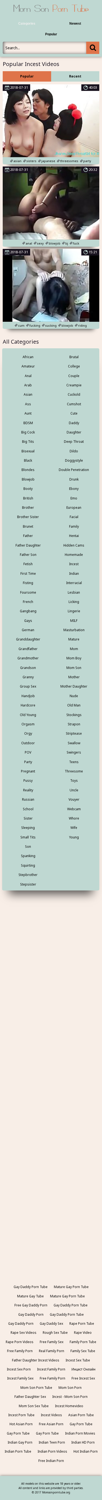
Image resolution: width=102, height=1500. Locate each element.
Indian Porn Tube (18, 1451)
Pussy (28, 780)
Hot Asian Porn (21, 1424)
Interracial (74, 583)
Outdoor (28, 743)
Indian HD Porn (83, 1442)
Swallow (74, 743)
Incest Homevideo (69, 1406)
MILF (74, 620)
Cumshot (74, 404)
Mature (73, 639)
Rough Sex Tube (55, 1332)
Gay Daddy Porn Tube (31, 1287)
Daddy (74, 423)
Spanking (28, 856)
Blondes (28, 469)
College (74, 366)
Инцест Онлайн (83, 1369)
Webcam (74, 809)
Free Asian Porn (51, 1424)
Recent (75, 76)
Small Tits (28, 837)
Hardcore (28, 705)
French (28, 601)
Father (28, 535)
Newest (75, 23)
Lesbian (74, 592)
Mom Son (73, 667)
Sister (28, 818)
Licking (74, 601)
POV (28, 752)
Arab (28, 385)
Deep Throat (74, 441)
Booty (28, 488)
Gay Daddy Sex (51, 1323)
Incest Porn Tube (21, 1415)
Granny (28, 677)
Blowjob (28, 479)
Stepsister (28, 884)
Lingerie (74, 611)
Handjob (28, 696)
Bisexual (28, 451)
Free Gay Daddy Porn (30, 1305)
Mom (74, 648)
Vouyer (74, 799)
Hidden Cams (73, 545)
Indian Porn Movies (80, 1433)
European (73, 507)
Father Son (28, 554)
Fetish (28, 564)
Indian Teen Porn (52, 1442)
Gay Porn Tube (81, 1424)
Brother (28, 507)
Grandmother (28, 658)
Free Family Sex (51, 1342)
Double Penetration (74, 469)
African (28, 357)
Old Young (28, 714)
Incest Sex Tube (78, 1360)
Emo (73, 498)
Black (28, 460)
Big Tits (28, 441)
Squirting (28, 865)
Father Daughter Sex (30, 1396)
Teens (74, 762)
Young (74, 837)
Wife (73, 827)
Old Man (74, 705)
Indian (74, 573)
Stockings (74, 714)
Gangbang (28, 611)
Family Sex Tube (82, 1351)
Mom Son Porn (70, 1387)
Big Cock (28, 432)
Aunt (28, 413)
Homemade (74, 554)
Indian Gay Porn (20, 1442)
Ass (28, 404)
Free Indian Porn (51, 1460)
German (28, 630)
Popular (51, 34)
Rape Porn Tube (81, 1323)
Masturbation (74, 630)
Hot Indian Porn (85, 1451)
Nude (74, 696)
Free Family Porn (20, 1351)
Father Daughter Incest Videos (35, 1360)
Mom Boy (73, 658)
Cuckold (74, 394)
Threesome (74, 771)
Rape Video (83, 1332)
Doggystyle (74, 460)
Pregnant (28, 771)
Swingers (74, 752)
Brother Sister (28, 517)
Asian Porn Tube (81, 1415)
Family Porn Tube (83, 1342)
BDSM (28, 423)
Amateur (28, 366)
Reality (28, 790)
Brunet (28, 526)
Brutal (74, 357)
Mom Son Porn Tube (36, 1387)
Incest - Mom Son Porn (70, 1396)
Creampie (74, 385)
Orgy (28, 733)
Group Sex (28, 686)
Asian (28, 394)
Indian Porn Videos (52, 1451)
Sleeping (28, 827)
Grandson (28, 667)
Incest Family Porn (51, 1369)
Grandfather (28, 648)
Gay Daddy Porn (31, 1314)
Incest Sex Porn (19, 1369)
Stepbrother (28, 874)
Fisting (28, 583)
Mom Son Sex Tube (34, 1406)
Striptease (74, 733)
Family (74, 526)
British (28, 498)
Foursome (28, 592)
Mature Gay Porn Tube (71, 1287)
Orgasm (28, 724)
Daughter (74, 432)
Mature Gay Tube (30, 1296)
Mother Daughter (73, 686)
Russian (28, 799)
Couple (73, 375)
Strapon (74, 724)
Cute (74, 413)
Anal (28, 375)
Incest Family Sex (20, 1378)
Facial (74, 517)
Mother (74, 677)
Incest (74, 564)
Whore (74, 818)
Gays (28, 620)
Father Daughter (28, 545)
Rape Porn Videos (19, 1342)
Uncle (74, 790)
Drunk (74, 479)
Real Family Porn (51, 1351)
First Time (28, 573)
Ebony (74, 488)
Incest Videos (51, 1415)
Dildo (74, 451)
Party (28, 762)
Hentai (74, 535)
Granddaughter (28, 639)
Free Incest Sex (83, 1378)
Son (28, 846)
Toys (74, 780)
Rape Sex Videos (23, 1332)
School (28, 809)
